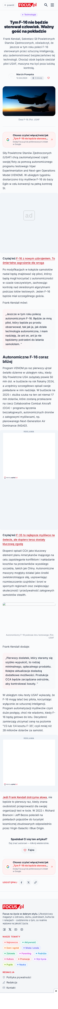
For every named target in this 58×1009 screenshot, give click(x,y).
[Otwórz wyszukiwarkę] (46, 5)
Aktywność (30, 942)
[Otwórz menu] (52, 5)
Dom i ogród (12, 948)
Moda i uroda (32, 948)
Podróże (42, 953)
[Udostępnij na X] (29, 882)
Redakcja (11, 982)
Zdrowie (10, 953)
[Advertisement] (29, 454)
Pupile (9, 964)
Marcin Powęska (25, 74)
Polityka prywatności (18, 977)
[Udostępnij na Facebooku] (21, 882)
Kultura (10, 959)
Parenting (26, 953)
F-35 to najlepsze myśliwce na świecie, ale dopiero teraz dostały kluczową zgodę (29, 539)
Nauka (22, 964)
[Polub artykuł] (48, 78)
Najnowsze (12, 942)
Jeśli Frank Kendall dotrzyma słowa (25, 797)
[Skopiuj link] (35, 882)
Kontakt (10, 987)
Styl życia (41, 959)
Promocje (25, 959)
